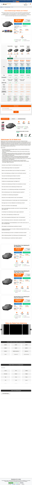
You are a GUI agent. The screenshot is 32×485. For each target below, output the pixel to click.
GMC (5, 380)
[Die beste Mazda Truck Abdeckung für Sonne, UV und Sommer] (7, 307)
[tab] (5, 119)
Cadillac (26, 370)
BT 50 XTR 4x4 (26, 354)
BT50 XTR (16, 354)
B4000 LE (26, 351)
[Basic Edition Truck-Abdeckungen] (22, 50)
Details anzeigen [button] (18, 23)
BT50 (5, 354)
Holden (26, 380)
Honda (6, 383)
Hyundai (26, 383)
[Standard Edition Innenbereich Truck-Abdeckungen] (28, 50)
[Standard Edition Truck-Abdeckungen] (16, 50)
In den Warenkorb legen (26, 23)
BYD (16, 370)
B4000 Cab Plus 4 (16, 351)
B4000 (5, 351)
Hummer (16, 383)
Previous (1, 329)
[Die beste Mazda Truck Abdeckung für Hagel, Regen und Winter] (7, 281)
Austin (6, 370)
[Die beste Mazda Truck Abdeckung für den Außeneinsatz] (7, 256)
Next (12, 24)
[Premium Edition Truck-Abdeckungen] (10, 50)
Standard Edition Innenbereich (28, 47)
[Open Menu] (2, 4)
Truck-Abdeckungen (5, 393)
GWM (16, 380)
